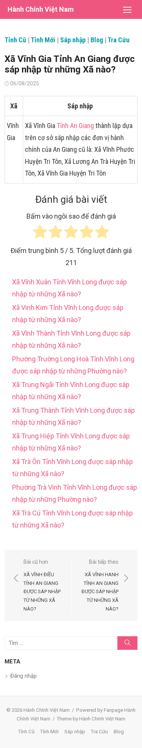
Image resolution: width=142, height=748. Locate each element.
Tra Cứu (119, 40)
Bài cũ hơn (42, 585)
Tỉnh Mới (43, 40)
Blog (97, 40)
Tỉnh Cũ (15, 40)
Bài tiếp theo (100, 585)
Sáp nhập (73, 40)
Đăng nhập (23, 675)
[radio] (40, 233)
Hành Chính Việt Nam (41, 9)
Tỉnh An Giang (75, 126)
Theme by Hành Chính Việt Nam (91, 719)
